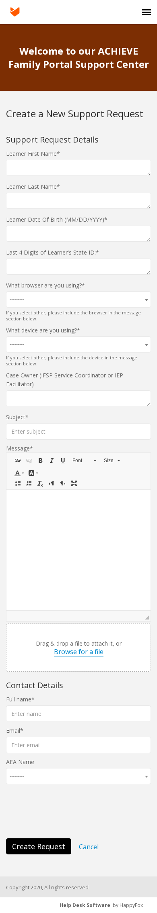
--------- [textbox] (17, 299)
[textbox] (78, 550)
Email (13, 730)
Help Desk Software (85, 905)
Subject (15, 417)
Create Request (38, 846)
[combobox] (78, 299)
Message (18, 448)
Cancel (89, 846)
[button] (17, 460)
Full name (18, 699)
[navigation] (146, 12)
